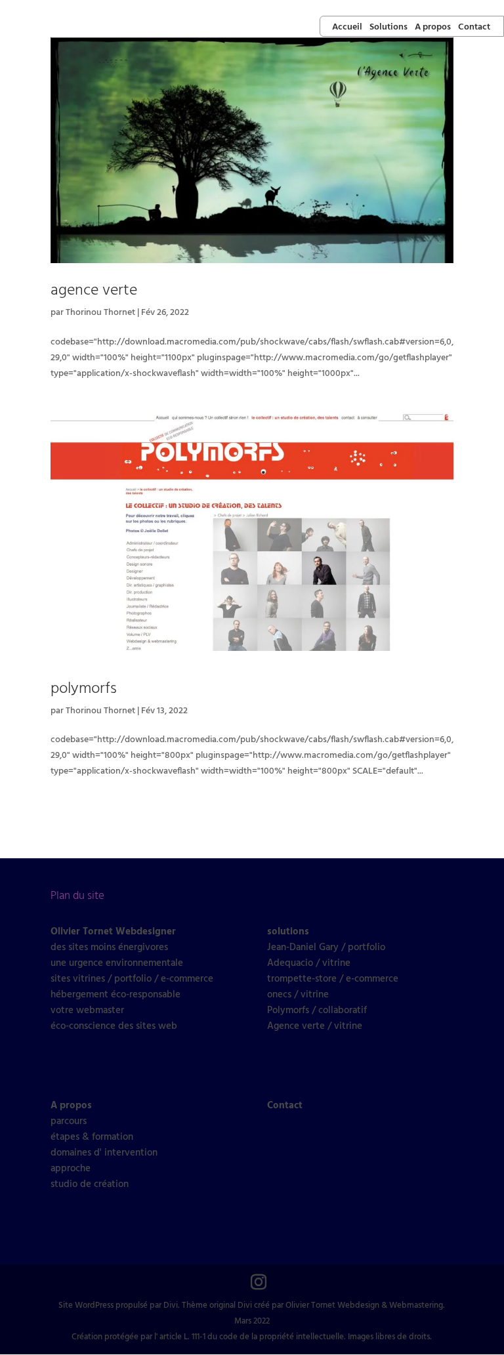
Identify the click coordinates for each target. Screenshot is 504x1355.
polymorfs (84, 689)
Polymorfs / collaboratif (317, 1010)
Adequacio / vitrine (308, 963)
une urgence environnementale (117, 963)
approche (71, 1169)
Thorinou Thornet (100, 312)
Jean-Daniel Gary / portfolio (326, 947)
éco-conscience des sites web (114, 1026)
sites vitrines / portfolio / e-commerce (132, 979)
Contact (474, 27)
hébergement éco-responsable (115, 995)
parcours (69, 1121)
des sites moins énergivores (109, 947)
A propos (433, 27)
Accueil (347, 27)
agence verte (94, 290)
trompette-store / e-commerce (332, 979)
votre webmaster (87, 1010)
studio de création (90, 1184)
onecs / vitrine (298, 995)
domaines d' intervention (104, 1153)
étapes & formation (92, 1137)
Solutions (388, 27)
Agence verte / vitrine (314, 1026)
